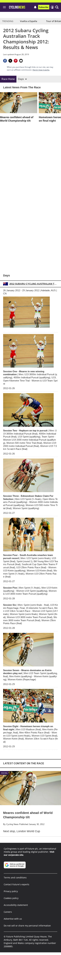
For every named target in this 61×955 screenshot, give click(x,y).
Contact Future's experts (16, 884)
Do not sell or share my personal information (27, 925)
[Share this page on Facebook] (5, 61)
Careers (8, 911)
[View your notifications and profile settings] (35, 7)
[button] (56, 7)
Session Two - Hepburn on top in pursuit (30, 439)
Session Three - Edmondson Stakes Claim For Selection (30, 502)
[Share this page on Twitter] (10, 61)
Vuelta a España (28, 21)
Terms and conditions (15, 877)
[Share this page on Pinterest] (16, 61)
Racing (4, 773)
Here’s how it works (41, 70)
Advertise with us (13, 918)
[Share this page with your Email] (21, 61)
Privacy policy (11, 891)
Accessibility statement (16, 904)
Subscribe (43, 7)
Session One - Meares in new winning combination (30, 377)
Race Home (8, 79)
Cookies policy (11, 898)
